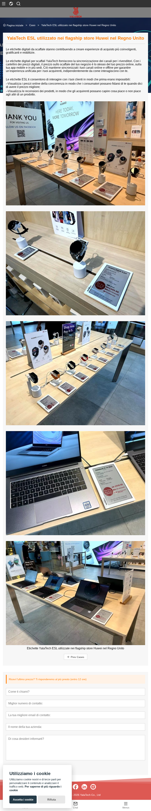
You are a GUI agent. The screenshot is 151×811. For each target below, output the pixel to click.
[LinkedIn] (84, 787)
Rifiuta (51, 799)
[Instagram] (93, 787)
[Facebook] (75, 787)
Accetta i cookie (23, 799)
